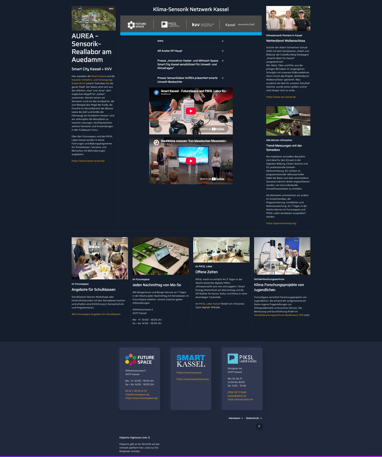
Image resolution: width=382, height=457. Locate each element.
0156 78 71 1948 (237, 392)
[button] (259, 426)
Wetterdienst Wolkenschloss (285, 40)
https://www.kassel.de (189, 372)
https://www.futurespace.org (141, 398)
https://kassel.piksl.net (240, 399)
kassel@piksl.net (237, 396)
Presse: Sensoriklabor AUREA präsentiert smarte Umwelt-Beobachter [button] (187, 80)
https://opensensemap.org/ (281, 223)
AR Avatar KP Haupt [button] (169, 51)
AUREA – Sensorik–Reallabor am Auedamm (92, 48)
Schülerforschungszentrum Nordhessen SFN (279, 315)
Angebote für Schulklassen (93, 289)
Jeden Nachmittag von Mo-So (157, 285)
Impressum (234, 418)
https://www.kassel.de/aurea (193, 379)
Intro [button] (160, 41)
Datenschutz (252, 418)
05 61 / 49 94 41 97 (136, 391)
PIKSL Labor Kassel (209, 304)
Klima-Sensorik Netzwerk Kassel (191, 9)
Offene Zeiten (206, 272)
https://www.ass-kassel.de (281, 97)
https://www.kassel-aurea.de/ (88, 161)
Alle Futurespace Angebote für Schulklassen (96, 314)
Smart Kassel (98, 76)
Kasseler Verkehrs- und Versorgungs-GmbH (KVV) (92, 81)
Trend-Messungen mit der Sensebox (284, 147)
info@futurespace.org (137, 394)
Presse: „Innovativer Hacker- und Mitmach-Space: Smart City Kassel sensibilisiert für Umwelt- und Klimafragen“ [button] (187, 64)
